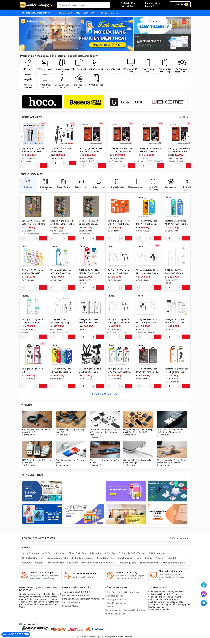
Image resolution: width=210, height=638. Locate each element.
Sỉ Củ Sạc (60, 553)
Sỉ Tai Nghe (95, 553)
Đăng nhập (150, 6)
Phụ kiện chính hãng (69, 13)
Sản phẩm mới (125, 558)
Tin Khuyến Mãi (56, 562)
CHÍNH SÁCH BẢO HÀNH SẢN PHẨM (122, 592)
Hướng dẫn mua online (115, 603)
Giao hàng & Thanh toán (116, 599)
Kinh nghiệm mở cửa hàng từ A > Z (99, 562)
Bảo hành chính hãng (126, 572)
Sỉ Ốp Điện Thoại (105, 558)
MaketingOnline (128, 562)
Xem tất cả (183, 117)
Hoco (138, 558)
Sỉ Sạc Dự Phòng (77, 553)
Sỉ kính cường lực (157, 553)
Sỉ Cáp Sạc (109, 553)
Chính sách (90, 13)
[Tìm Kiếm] (107, 4)
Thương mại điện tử (149, 562)
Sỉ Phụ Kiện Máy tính (32, 558)
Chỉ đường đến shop (71, 602)
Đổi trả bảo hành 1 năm (84, 573)
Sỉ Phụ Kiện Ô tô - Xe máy (132, 553)
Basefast (39, 562)
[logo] (36, 4)
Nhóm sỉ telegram (179, 538)
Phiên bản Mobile (70, 606)
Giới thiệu (109, 606)
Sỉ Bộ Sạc (47, 553)
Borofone (27, 562)
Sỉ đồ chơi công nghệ (57, 558)
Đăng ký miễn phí (153, 3)
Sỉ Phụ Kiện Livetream (82, 558)
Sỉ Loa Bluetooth (30, 553)
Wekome (159, 558)
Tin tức (103, 13)
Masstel (172, 558)
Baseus (148, 558)
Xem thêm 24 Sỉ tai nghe (105, 394)
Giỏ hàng (181, 4)
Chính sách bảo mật (114, 596)
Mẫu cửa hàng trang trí (174, 562)
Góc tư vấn (72, 562)
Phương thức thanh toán (171, 571)
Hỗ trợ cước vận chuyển (42, 572)
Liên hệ (114, 13)
